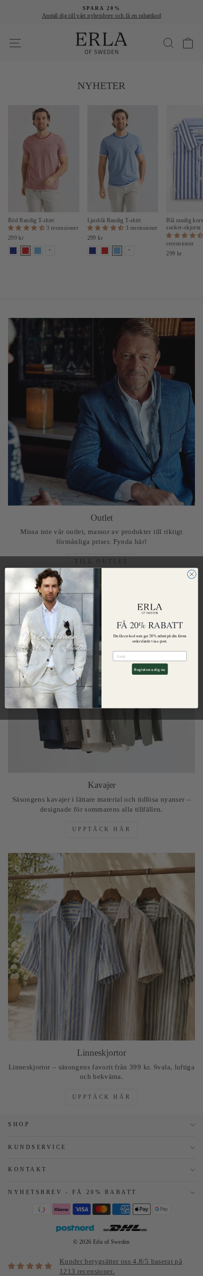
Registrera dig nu (149, 669)
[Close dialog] (191, 574)
